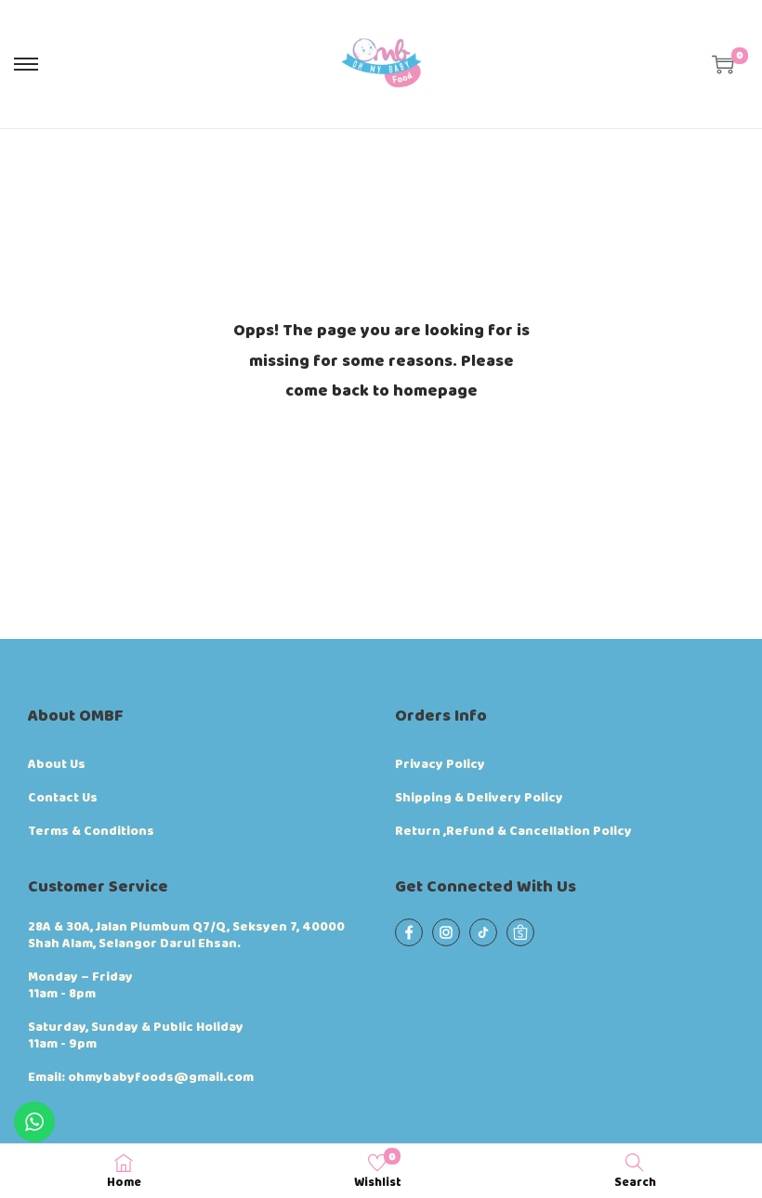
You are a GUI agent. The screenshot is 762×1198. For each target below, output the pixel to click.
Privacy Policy (440, 764)
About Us (56, 764)
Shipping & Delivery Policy (479, 798)
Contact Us (63, 798)
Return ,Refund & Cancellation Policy (513, 831)
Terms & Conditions (91, 831)
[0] (723, 64)
